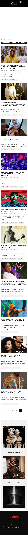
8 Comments (13, 149)
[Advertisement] (14, 22)
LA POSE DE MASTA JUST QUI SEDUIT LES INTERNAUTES (11, 391)
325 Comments (14, 222)
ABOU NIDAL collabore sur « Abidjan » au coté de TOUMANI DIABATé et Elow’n (13, 67)
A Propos (7, 524)
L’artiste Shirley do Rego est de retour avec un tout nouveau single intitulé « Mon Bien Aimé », (13, 283)
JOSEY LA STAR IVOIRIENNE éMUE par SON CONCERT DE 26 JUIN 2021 (13, 319)
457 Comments (14, 186)
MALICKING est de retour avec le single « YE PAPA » (13, 210)
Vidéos (7, 186)
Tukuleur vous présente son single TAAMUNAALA (12, 355)
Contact (14, 524)
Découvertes (5, 79)
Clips (3, 186)
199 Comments (13, 258)
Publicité (21, 524)
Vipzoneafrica (5, 70)
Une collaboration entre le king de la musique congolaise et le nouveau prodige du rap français (13, 105)
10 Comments (13, 79)
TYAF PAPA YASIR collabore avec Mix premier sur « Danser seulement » (13, 174)
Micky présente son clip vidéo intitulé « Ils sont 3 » (12, 138)
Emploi (4, 526)
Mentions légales (14, 527)
